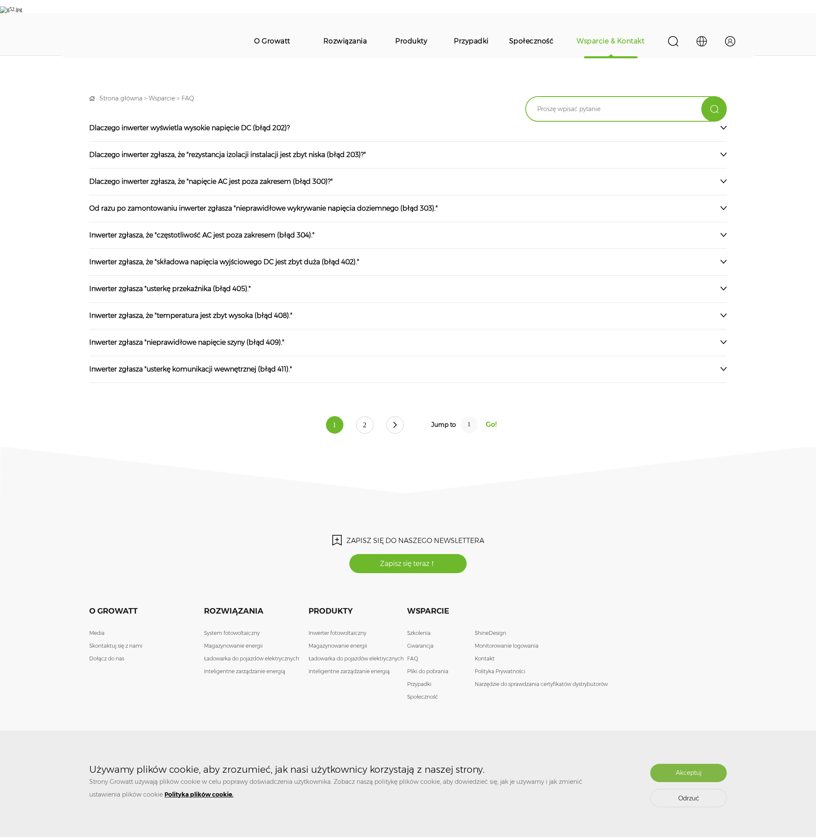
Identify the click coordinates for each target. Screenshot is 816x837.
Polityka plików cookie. (198, 794)
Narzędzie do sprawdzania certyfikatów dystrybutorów (541, 684)
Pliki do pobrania (427, 671)
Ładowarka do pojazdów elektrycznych (251, 658)
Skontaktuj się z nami (115, 646)
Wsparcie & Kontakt (610, 41)
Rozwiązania (345, 41)
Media (97, 633)
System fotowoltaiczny (232, 633)
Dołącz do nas (106, 658)
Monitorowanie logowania (506, 646)
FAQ (187, 98)
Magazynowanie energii (233, 646)
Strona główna (120, 98)
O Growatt (272, 41)
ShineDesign (490, 633)
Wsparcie (162, 98)
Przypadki (471, 41)
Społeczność (531, 41)
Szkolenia (419, 633)
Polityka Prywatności (500, 671)
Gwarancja (420, 646)
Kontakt (485, 658)
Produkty (411, 41)
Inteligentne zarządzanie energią (244, 671)
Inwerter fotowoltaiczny (337, 633)
